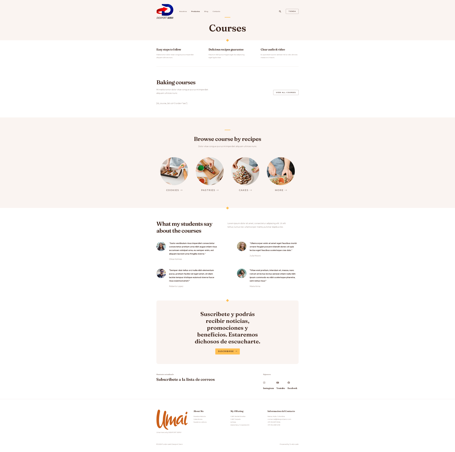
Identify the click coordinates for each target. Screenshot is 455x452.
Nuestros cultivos (200, 422)
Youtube (280, 388)
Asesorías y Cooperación (239, 425)
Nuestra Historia (199, 416)
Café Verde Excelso (238, 416)
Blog (206, 11)
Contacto (216, 11)
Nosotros (183, 11)
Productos (195, 11)
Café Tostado (235, 419)
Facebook (292, 388)
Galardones (197, 419)
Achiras (233, 422)
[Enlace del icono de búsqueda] (280, 11)
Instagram (268, 388)
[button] (286, 92)
